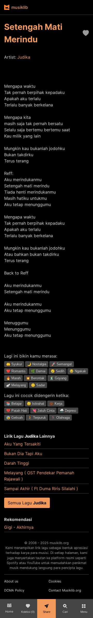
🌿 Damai (38, 371)
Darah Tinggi (16, 463)
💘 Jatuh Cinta (43, 411)
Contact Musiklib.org (65, 590)
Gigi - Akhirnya (19, 527)
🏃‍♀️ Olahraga (60, 418)
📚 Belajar (14, 404)
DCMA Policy (14, 590)
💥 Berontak (35, 378)
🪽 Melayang (16, 385)
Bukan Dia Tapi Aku (23, 453)
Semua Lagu (27, 502)
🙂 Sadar (38, 385)
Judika (23, 57)
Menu (83, 611)
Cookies (55, 581)
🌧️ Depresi (68, 411)
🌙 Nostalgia (36, 364)
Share (46, 611)
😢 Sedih (57, 371)
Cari (65, 611)
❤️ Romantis (16, 371)
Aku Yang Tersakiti (22, 444)
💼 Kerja (55, 404)
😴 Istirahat (35, 404)
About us (11, 581)
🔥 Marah (13, 378)
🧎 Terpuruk (37, 418)
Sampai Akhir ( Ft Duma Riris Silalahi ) (41, 488)
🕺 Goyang (58, 378)
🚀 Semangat (61, 364)
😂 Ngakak (77, 371)
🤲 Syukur (14, 364)
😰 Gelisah (14, 418)
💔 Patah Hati (16, 411)
